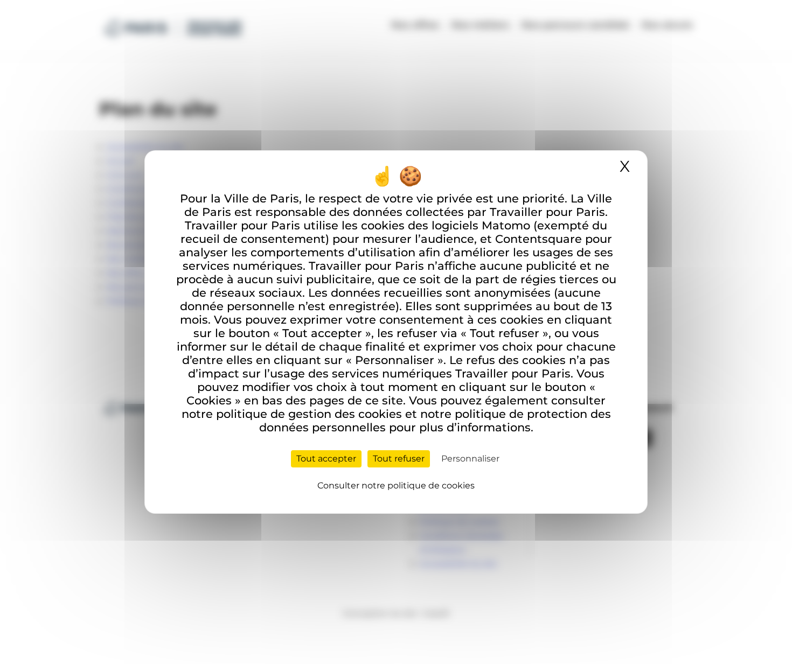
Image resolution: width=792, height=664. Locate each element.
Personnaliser (470, 458)
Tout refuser (399, 458)
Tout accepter (326, 458)
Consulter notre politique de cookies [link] (396, 485)
